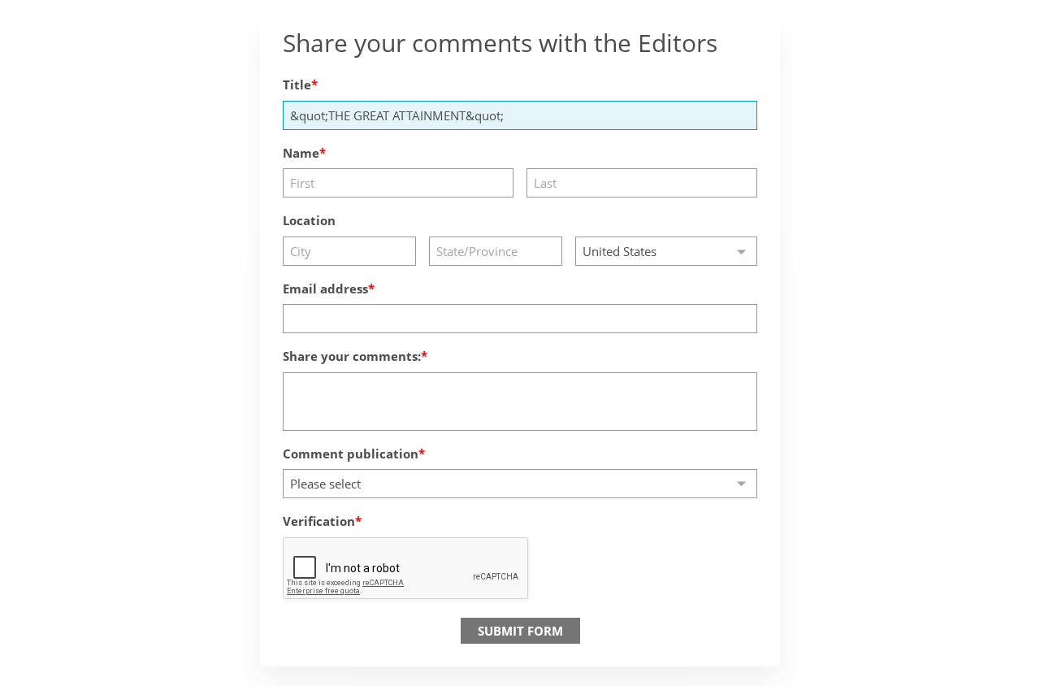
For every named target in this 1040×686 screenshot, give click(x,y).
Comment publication (350, 453)
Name (301, 153)
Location (309, 220)
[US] (666, 251)
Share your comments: (352, 356)
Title (297, 84)
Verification (319, 521)
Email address (325, 288)
